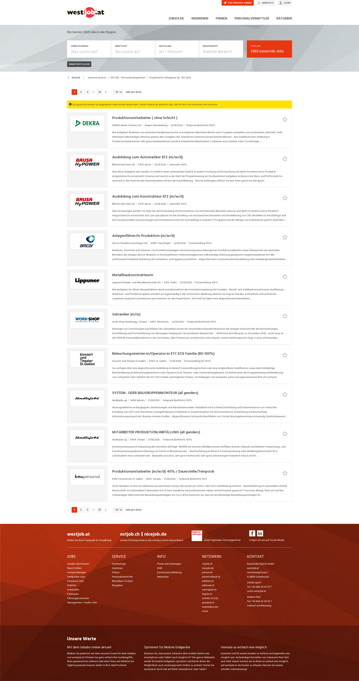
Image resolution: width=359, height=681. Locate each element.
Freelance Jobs (75, 581)
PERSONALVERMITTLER (252, 18)
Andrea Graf (253, 597)
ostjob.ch (130, 534)
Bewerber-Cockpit (122, 581)
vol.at (205, 611)
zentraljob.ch (209, 589)
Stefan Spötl (254, 582)
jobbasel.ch (208, 585)
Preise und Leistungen (169, 564)
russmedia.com (210, 607)
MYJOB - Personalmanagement (128, 77)
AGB (159, 568)
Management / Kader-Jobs (82, 602)
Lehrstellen (73, 589)
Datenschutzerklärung (169, 572)
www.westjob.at (97, 77)
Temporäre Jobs (76, 577)
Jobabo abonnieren (78, 564)
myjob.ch (207, 594)
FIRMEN (221, 18)
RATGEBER (284, 18)
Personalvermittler (122, 577)
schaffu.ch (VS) (210, 598)
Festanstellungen (76, 572)
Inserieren (117, 568)
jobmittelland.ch (211, 577)
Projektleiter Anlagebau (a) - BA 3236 (170, 77)
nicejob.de (155, 534)
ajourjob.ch (208, 602)
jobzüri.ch (207, 572)
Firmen (115, 572)
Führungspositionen (78, 598)
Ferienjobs (73, 594)
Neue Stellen (74, 568)
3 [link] (87, 92)
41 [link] (99, 92)
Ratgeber (117, 585)
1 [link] (74, 92)
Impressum (163, 577)
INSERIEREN (199, 18)
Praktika (71, 585)
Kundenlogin (119, 564)
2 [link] (81, 92)
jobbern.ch (208, 581)
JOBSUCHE (176, 18)
